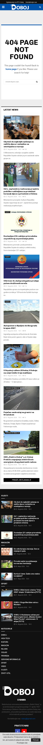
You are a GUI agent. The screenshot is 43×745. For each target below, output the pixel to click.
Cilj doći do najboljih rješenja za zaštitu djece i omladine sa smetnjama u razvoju (19, 144)
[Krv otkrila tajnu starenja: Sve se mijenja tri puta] (7, 551)
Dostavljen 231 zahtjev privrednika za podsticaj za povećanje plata (20, 237)
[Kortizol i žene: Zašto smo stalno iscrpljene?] (7, 576)
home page (11, 69)
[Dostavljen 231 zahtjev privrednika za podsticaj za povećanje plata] (21, 222)
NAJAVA (4, 649)
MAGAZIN (5, 645)
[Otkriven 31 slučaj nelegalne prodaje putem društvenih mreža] (21, 266)
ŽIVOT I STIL (5, 673)
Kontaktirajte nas (31, 2)
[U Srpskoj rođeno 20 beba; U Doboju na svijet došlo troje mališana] (21, 356)
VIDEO (3, 666)
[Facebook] (17, 731)
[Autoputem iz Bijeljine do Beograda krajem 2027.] (21, 311)
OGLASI (4, 652)
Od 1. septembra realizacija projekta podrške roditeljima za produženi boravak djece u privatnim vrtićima (21, 191)
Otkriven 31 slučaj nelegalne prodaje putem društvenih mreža (21, 282)
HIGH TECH (5, 638)
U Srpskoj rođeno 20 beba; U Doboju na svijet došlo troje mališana (20, 371)
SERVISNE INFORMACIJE (12, 346)
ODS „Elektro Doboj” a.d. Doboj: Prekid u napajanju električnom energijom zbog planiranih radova (20, 459)
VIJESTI (7, 117)
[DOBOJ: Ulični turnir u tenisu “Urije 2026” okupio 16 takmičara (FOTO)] (7, 592)
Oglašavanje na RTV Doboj (15, 2)
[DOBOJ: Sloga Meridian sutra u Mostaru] (7, 605)
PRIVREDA (5, 656)
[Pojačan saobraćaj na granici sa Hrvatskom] (21, 398)
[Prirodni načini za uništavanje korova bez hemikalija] (7, 564)
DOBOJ (4, 635)
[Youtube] (24, 731)
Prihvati (36, 740)
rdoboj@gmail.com (28, 719)
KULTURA (4, 642)
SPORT (4, 663)
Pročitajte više (22, 743)
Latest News (11, 109)
